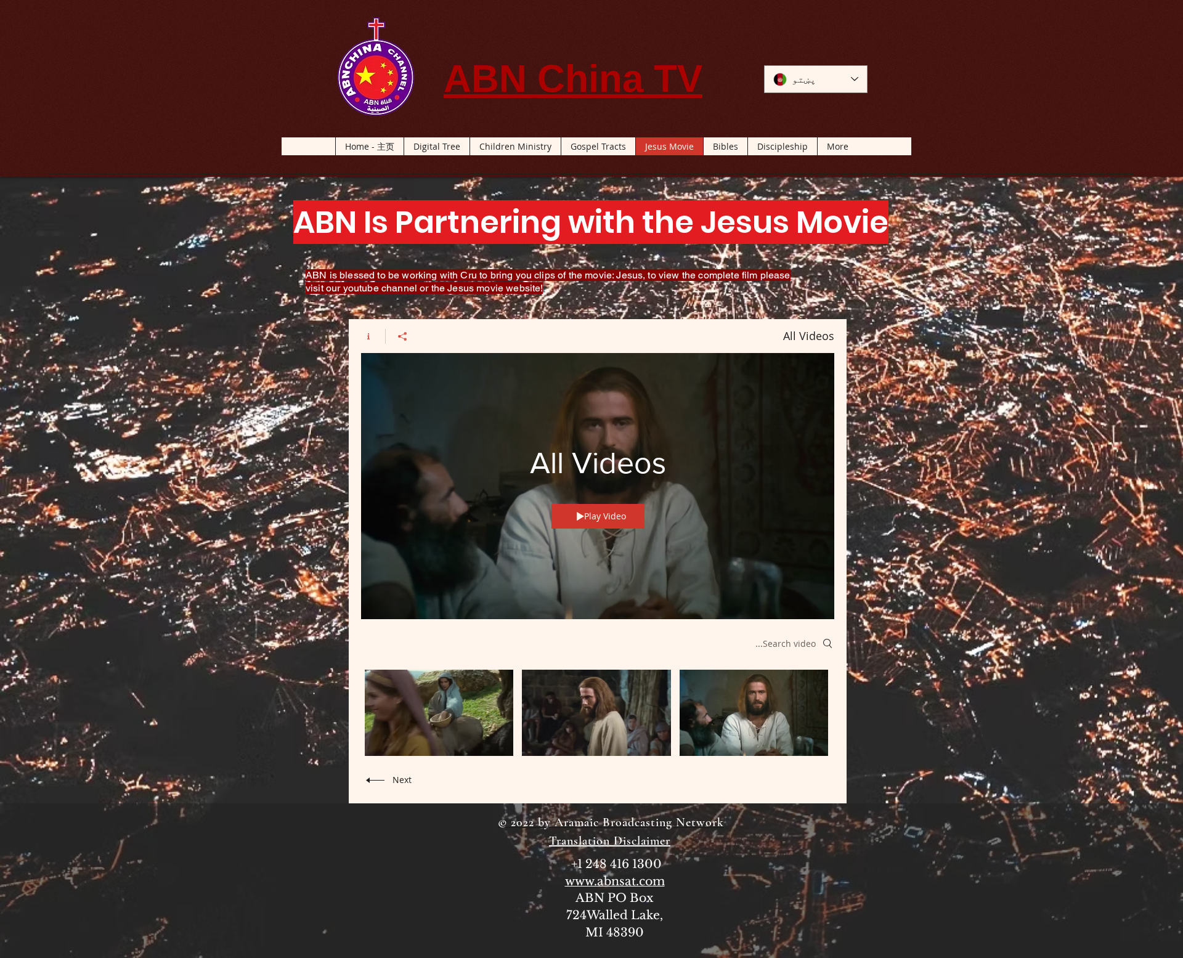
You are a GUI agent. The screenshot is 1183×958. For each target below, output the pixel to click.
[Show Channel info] (373, 336)
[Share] (402, 336)
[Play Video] (754, 713)
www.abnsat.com (615, 881)
